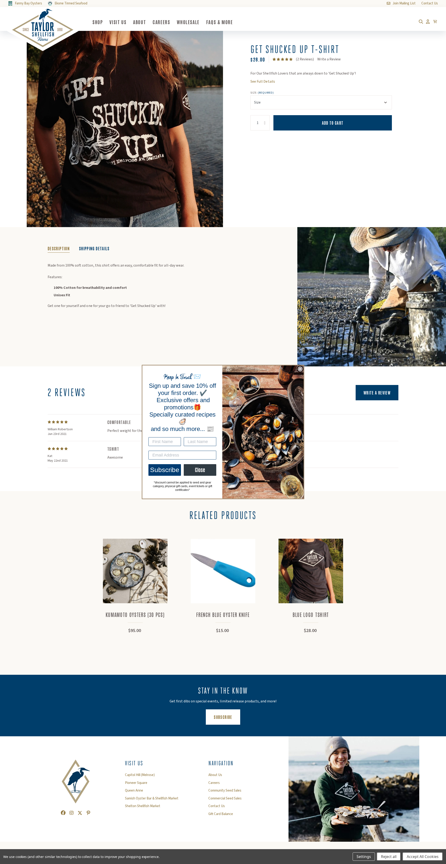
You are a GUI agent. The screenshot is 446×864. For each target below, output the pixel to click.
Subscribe (164, 469)
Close (200, 469)
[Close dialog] (300, 369)
